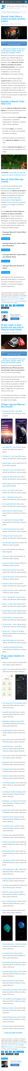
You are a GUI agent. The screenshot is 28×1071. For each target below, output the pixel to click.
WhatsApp (21, 299)
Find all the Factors (9, 577)
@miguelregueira (14, 316)
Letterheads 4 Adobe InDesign (12, 792)
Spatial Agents (7, 463)
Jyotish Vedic (7, 810)
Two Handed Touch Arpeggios (12, 999)
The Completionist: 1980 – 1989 (12, 869)
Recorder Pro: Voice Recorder (12, 470)
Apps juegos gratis (11, 1)
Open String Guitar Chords (11, 980)
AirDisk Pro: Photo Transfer (11, 817)
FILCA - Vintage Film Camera (12, 597)
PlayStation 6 (19, 1)
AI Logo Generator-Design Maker (13, 520)
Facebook (10, 299)
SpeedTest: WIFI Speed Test (11, 477)
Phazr (4, 910)
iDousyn (5, 662)
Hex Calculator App (9, 542)
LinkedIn (21, 316)
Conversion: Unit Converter (11, 826)
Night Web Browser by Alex (11, 640)
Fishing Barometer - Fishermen (12, 944)
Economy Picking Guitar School (12, 971)
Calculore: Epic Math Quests (11, 712)
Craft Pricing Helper (9, 783)
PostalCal (5, 1026)
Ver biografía (15, 318)
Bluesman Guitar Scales (10, 1008)
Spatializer (6, 762)
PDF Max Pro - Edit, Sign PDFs (12, 456)
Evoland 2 (6, 776)
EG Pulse (5, 835)
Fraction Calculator (9, 563)
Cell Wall (5, 885)
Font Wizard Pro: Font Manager (12, 703)
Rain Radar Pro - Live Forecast (12, 447)
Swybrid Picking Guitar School (12, 1017)
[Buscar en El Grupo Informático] (26, 2)
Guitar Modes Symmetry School (12, 990)
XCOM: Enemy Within (9, 842)
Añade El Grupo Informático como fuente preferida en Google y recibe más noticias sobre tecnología (15, 43)
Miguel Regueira (5, 24)
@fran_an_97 (13, 1062)
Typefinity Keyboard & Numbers (13, 647)
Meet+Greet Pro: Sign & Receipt (12, 511)
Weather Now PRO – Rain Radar (12, 411)
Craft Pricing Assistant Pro (11, 529)
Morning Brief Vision (9, 851)
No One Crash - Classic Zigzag (12, 624)
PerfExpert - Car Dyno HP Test (12, 801)
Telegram (3, 301)
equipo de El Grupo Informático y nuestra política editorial (14, 297)
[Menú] (2, 1)
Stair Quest (6, 739)
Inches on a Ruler (8, 556)
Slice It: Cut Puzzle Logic (10, 490)
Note (4, 549)
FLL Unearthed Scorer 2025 (11, 504)
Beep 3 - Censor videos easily (12, 604)
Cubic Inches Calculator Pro (11, 570)
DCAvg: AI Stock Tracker (10, 536)
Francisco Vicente (5, 332)
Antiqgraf (6, 769)
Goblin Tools (6, 669)
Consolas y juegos (5, 308)
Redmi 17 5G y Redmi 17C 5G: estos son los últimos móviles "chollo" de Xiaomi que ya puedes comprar (13, 50)
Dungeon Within (8, 730)
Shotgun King (7, 878)
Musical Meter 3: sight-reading (12, 611)
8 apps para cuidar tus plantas (13, 1032)
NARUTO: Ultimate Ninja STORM (13, 892)
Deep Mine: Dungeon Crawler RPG (13, 721)
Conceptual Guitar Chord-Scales (13, 953)
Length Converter (8, 590)
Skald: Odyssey (7, 483)
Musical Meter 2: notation (11, 617)
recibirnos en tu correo (12, 301)
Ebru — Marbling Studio (10, 497)
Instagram (16, 299)
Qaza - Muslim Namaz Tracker (12, 901)
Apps (3, 1054)
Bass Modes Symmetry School (12, 962)
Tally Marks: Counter (9, 860)
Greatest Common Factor (11, 583)
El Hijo (5, 755)
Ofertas (16, 1054)
